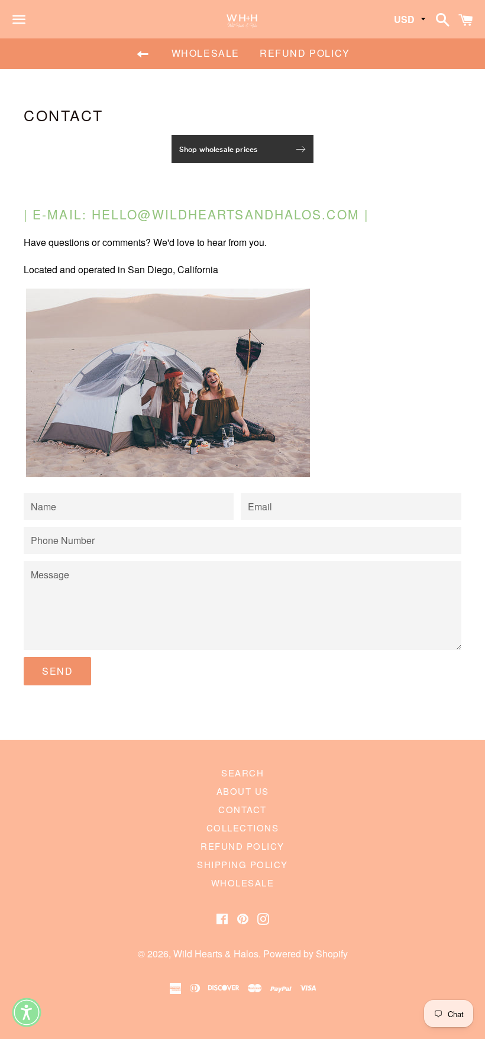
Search (242, 772)
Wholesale (206, 53)
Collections (242, 827)
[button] (26, 1012)
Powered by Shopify (305, 953)
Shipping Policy (242, 864)
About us (242, 791)
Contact (242, 809)
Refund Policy (305, 53)
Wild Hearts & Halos (215, 953)
